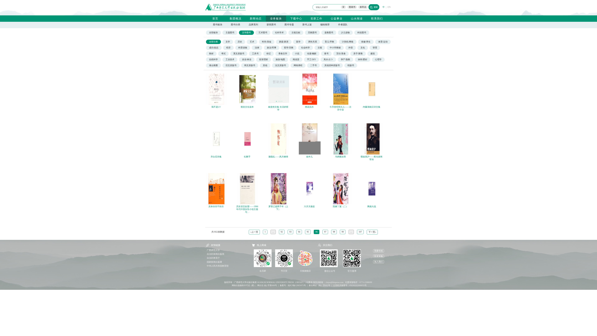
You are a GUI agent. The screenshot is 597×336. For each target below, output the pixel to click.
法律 (257, 48)
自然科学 (213, 59)
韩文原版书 (249, 65)
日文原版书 (231, 65)
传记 (268, 53)
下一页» (372, 232)
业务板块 (276, 18)
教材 (211, 53)
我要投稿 (378, 251)
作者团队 (342, 24)
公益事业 (336, 18)
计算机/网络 (347, 42)
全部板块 (213, 32)
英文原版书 (238, 53)
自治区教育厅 (213, 258)
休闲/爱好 (362, 59)
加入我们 (378, 262)
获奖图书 (271, 24)
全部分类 (213, 42)
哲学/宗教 (288, 48)
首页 (215, 18)
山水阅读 (357, 18)
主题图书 (230, 32)
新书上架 (307, 24)
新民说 (363, 7)
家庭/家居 (283, 42)
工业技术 (230, 59)
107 (360, 232)
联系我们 (377, 18)
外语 (350, 48)
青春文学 (282, 53)
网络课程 (298, 65)
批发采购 (378, 256)
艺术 (252, 42)
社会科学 (305, 48)
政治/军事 (271, 48)
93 (290, 232)
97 (325, 232)
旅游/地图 (280, 59)
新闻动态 (256, 18)
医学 (298, 42)
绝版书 (350, 65)
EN (389, 7)
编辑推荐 (325, 24)
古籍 (320, 48)
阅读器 (296, 59)
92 (282, 232)
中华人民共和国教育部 (218, 266)
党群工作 (316, 18)
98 (334, 232)
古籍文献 (296, 32)
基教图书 (328, 32)
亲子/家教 (358, 53)
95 (308, 232)
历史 (240, 42)
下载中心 (296, 18)
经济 (228, 48)
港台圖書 (213, 65)
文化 (363, 48)
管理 (375, 48)
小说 (297, 53)
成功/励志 (213, 48)
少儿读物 (345, 32)
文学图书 (246, 32)
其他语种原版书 (332, 65)
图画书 (352, 7)
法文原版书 (280, 65)
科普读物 (242, 48)
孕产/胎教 (345, 59)
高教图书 (312, 32)
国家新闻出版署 (214, 262)
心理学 (378, 59)
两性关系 (312, 42)
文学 (228, 42)
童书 (326, 53)
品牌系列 (253, 24)
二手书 (313, 65)
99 (343, 232)
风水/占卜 (328, 59)
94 (299, 232)
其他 (265, 65)
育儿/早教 (329, 42)
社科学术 (279, 32)
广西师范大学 (213, 250)
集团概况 (235, 18)
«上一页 (254, 232)
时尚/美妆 (266, 42)
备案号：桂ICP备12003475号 (293, 285)
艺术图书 (263, 32)
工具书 (255, 53)
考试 (223, 53)
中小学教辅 (335, 48)
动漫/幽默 (311, 53)
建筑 (372, 53)
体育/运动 (383, 42)
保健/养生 (365, 42)
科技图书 (361, 32)
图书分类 (235, 24)
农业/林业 (246, 59)
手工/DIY (311, 59)
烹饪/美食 (341, 53)
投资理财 (263, 59)
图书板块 (217, 24)
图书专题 (289, 24)
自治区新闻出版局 (215, 254)
